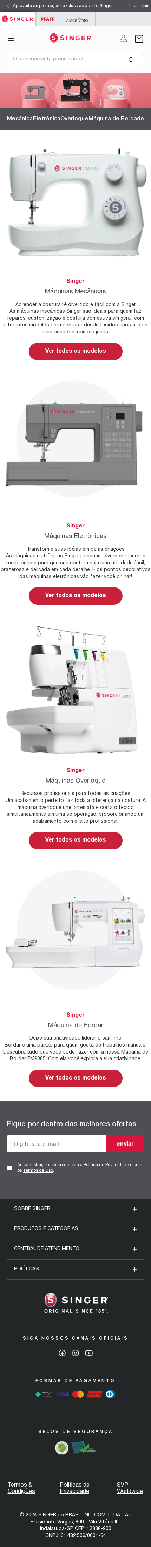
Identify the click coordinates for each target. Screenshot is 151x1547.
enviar (125, 1143)
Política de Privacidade (106, 1165)
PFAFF (47, 19)
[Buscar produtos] (131, 59)
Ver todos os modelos (75, 351)
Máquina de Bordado (116, 119)
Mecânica (20, 119)
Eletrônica (46, 119)
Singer (18, 15)
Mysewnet (77, 19)
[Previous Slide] (8, 6)
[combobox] (75, 59)
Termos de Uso (38, 1171)
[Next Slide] (143, 6)
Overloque (74, 119)
